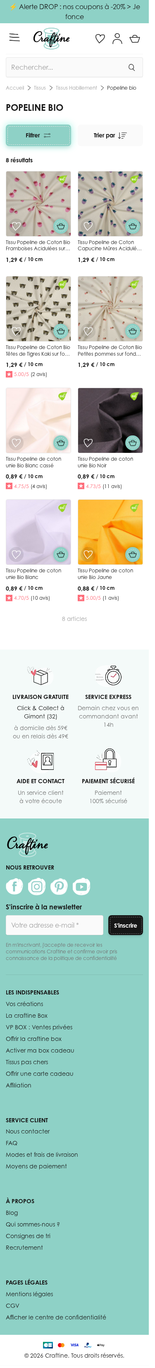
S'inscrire (125, 925)
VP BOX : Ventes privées (39, 1027)
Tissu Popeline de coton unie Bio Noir (105, 462)
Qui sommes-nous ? (33, 1224)
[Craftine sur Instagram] (36, 886)
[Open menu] (14, 37)
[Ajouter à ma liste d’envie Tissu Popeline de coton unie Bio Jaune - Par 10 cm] (88, 554)
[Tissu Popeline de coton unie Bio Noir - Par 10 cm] (110, 420)
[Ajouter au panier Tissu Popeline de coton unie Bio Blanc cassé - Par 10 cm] (60, 442)
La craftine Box (27, 1015)
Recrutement (24, 1247)
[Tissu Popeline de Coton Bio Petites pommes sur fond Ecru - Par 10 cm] (110, 309)
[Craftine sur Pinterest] (59, 886)
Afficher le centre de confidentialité (56, 1317)
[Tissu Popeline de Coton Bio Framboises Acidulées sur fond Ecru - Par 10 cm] (38, 204)
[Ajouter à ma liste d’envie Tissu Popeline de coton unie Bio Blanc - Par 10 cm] (16, 554)
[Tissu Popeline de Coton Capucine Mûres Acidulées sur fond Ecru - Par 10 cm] (110, 204)
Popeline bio (121, 88)
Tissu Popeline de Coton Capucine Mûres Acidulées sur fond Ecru (110, 248)
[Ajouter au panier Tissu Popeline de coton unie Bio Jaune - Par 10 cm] (132, 554)
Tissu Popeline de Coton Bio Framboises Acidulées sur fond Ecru (38, 248)
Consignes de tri (28, 1235)
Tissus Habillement (76, 88)
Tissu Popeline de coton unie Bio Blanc (33, 573)
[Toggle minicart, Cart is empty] (134, 38)
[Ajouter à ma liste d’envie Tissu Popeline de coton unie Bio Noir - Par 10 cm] (88, 442)
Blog (12, 1212)
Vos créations (24, 1003)
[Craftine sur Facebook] (14, 886)
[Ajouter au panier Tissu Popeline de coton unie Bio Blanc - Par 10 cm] (60, 554)
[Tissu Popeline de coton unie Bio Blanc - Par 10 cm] (38, 532)
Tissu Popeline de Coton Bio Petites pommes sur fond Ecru (110, 353)
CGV (12, 1305)
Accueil (15, 88)
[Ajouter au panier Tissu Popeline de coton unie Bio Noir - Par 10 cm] (132, 442)
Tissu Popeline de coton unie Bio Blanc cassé (33, 462)
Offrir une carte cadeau (40, 1073)
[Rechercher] (131, 67)
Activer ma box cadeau (40, 1050)
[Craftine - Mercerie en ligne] (51, 38)
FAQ (11, 1142)
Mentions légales (29, 1293)
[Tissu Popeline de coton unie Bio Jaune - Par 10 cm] (110, 532)
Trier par (104, 135)
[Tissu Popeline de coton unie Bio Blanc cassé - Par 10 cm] (38, 420)
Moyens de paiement (36, 1166)
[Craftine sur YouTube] (81, 886)
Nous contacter (28, 1131)
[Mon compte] (117, 38)
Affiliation (18, 1085)
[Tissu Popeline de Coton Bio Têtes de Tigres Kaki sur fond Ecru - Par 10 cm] (38, 309)
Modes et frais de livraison (42, 1154)
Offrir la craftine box (34, 1038)
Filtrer (33, 135)
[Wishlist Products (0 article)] (100, 38)
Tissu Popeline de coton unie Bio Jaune (105, 573)
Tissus (40, 88)
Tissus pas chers (27, 1061)
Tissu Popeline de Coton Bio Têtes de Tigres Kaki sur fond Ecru (38, 353)
